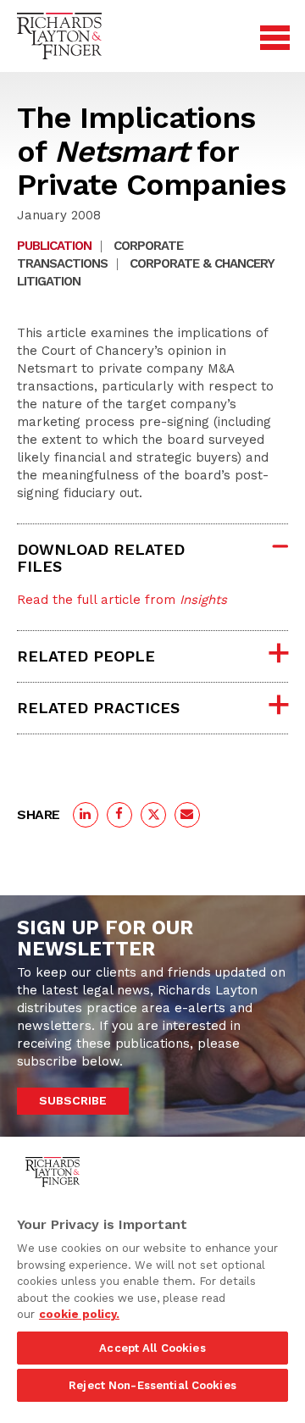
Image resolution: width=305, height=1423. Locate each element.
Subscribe (73, 1100)
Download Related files (101, 557)
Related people (86, 656)
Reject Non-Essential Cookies (152, 1385)
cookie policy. (79, 1314)
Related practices (98, 708)
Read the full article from (122, 599)
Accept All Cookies (152, 1348)
